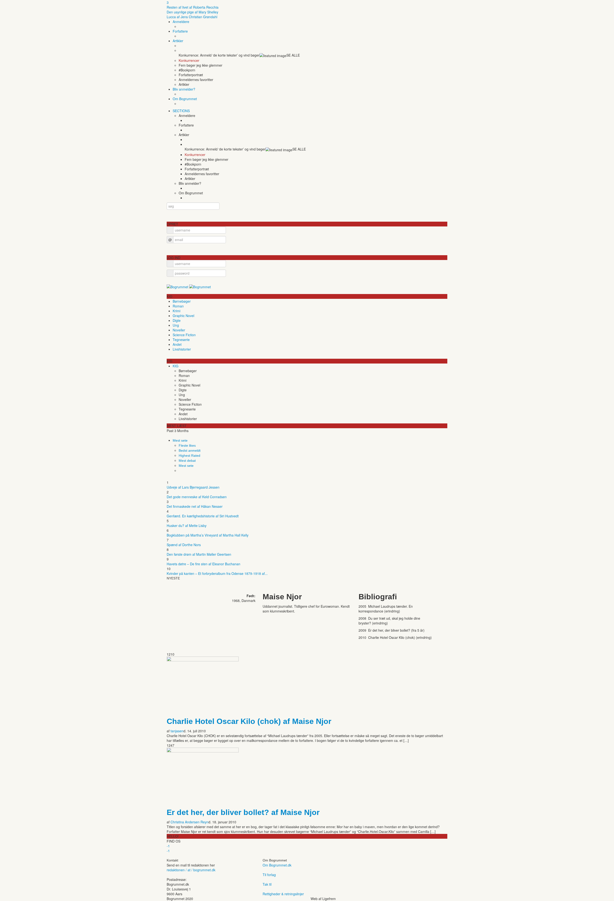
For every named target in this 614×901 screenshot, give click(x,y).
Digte (177, 320)
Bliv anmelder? (184, 89)
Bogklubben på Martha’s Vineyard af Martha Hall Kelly (207, 535)
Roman (178, 306)
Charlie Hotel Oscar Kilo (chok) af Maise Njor (249, 721)
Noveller (179, 330)
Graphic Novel (183, 315)
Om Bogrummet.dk (277, 865)
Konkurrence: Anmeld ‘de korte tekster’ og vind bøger (219, 55)
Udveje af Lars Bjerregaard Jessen (193, 487)
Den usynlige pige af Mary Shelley (192, 12)
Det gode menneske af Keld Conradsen (197, 496)
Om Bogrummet (185, 98)
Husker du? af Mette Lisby (187, 525)
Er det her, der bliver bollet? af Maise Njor (243, 812)
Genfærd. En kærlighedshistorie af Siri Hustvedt (203, 516)
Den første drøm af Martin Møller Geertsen (199, 554)
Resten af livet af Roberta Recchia (192, 7)
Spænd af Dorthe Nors (184, 544)
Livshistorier (182, 349)
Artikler (178, 40)
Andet (177, 344)
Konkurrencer (189, 60)
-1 (168, 845)
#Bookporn (187, 70)
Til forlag (269, 874)
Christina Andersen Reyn (189, 822)
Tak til (267, 884)
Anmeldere (181, 21)
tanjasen (177, 730)
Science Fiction (184, 334)
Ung (176, 325)
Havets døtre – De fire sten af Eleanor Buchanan (203, 563)
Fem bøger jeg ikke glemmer (200, 65)
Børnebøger (182, 301)
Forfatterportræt (191, 74)
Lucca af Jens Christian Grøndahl (192, 16)
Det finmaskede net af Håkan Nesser (195, 506)
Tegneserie (181, 339)
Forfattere (180, 31)
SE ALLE (293, 55)
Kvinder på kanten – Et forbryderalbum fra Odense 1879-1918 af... (217, 573)
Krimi (176, 310)
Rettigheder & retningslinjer (283, 893)
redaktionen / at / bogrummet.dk (191, 869)
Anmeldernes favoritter (196, 79)
